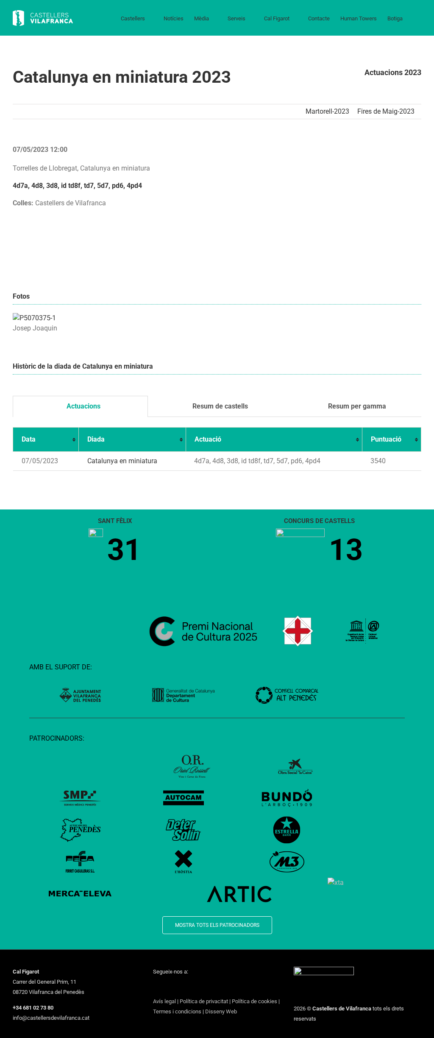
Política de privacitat (204, 1001)
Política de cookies (254, 1001)
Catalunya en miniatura (122, 461)
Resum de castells (219, 406)
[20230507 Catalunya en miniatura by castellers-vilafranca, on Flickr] (34, 318)
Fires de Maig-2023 (386, 111)
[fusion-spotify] (210, 987)
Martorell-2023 (327, 111)
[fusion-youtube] (188, 987)
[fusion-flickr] (221, 987)
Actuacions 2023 (392, 72)
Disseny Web (221, 1011)
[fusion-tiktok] (199, 987)
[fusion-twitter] (166, 987)
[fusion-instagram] (177, 987)
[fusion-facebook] (155, 987)
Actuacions (82, 406)
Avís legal (164, 1001)
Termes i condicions (177, 1011)
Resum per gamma (356, 406)
